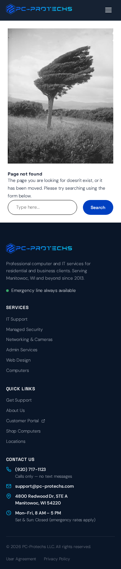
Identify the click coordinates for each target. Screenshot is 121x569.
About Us (15, 410)
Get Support (19, 400)
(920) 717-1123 (30, 469)
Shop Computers (23, 431)
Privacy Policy (57, 559)
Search (98, 207)
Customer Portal (23, 421)
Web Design (18, 360)
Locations (15, 441)
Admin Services (22, 350)
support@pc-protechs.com (44, 486)
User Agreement (21, 559)
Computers (17, 370)
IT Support (16, 319)
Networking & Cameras (29, 339)
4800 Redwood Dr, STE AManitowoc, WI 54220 (41, 499)
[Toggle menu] (108, 10)
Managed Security (24, 329)
